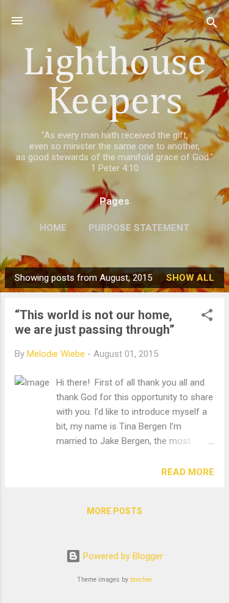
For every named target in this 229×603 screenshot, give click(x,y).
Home (53, 227)
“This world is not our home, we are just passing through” (95, 322)
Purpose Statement (139, 227)
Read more (187, 472)
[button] (207, 317)
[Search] (212, 24)
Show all (190, 277)
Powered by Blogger (122, 556)
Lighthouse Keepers (114, 83)
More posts (114, 511)
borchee (141, 580)
